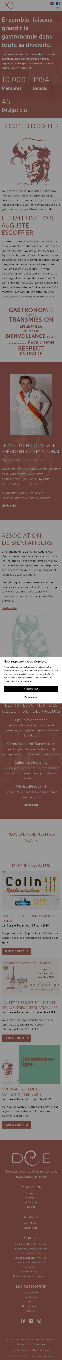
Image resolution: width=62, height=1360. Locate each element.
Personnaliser (31, 697)
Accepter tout (31, 689)
